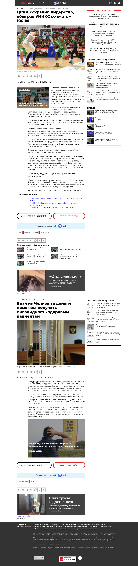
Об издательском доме (41, 524)
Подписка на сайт (39, 527)
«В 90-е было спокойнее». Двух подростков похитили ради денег (107, 98)
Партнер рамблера (51, 558)
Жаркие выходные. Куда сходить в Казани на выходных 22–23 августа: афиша (104, 50)
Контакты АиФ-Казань (54, 527)
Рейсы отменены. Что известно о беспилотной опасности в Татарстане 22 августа (104, 25)
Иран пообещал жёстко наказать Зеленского (106, 125)
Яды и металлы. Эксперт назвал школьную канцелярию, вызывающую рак (106, 85)
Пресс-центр (55, 524)
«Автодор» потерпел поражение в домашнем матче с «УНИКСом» (71, 248)
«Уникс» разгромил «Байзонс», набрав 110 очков (36, 248)
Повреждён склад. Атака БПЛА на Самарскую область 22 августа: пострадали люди (104, 42)
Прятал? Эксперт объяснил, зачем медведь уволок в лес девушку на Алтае (107, 340)
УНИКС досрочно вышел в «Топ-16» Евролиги (52, 207)
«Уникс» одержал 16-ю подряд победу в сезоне (36, 262)
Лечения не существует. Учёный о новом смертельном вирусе (107, 325)
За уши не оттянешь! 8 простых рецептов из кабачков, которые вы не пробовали (108, 64)
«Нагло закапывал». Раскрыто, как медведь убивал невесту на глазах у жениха (108, 333)
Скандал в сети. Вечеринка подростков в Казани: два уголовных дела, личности (104, 16)
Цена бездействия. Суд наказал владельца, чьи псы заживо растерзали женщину (103, 33)
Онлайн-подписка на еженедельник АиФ (92, 524)
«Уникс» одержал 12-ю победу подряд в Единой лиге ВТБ (36, 255)
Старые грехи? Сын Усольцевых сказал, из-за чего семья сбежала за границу (108, 78)
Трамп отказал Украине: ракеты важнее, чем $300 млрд (106, 139)
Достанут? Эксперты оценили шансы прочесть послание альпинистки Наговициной (108, 305)
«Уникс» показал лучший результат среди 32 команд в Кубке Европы (69, 256)
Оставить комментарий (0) (69, 216)
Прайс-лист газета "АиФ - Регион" (76, 527)
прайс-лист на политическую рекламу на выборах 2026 (51, 529)
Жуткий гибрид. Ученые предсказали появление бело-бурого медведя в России (108, 71)
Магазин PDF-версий (69, 524)
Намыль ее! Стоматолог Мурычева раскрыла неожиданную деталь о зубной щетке (107, 319)
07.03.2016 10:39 (22, 9)
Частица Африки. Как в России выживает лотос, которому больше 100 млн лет (108, 92)
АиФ (73, 367)
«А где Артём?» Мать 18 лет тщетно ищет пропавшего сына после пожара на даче (107, 312)
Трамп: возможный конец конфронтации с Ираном (103, 132)
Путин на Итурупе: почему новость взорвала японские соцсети (107, 111)
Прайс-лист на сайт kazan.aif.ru (100, 527)
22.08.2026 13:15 (22, 300)
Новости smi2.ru (24, 292)
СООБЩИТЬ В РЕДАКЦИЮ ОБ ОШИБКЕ (84, 529)
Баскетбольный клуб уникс (26, 71)
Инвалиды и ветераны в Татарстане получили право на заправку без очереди (54, 445)
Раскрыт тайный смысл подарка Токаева (106, 118)
